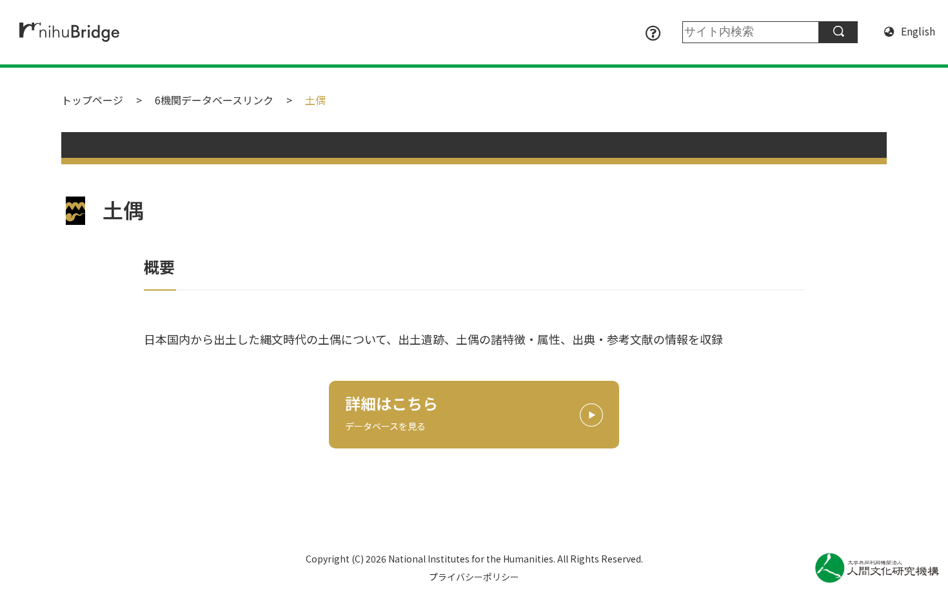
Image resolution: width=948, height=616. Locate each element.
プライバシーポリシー (474, 576)
